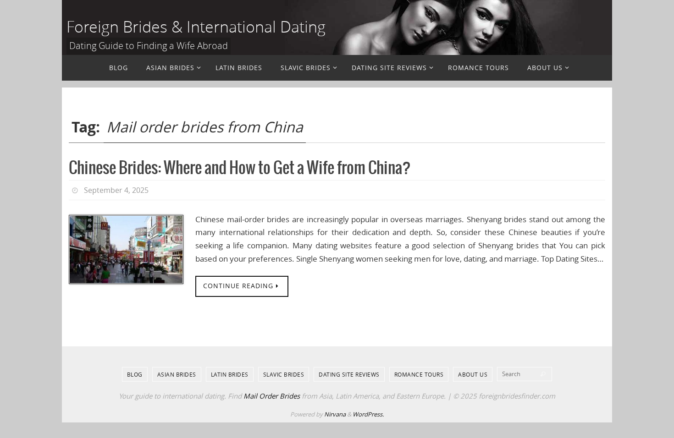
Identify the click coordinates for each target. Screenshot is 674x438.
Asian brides (176, 374)
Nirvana (335, 414)
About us (472, 374)
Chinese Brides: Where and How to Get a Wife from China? (240, 168)
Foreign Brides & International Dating (196, 26)
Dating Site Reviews (349, 374)
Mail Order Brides (271, 395)
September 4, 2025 (116, 190)
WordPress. (368, 414)
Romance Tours (419, 374)
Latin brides (230, 374)
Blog (135, 374)
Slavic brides (283, 374)
